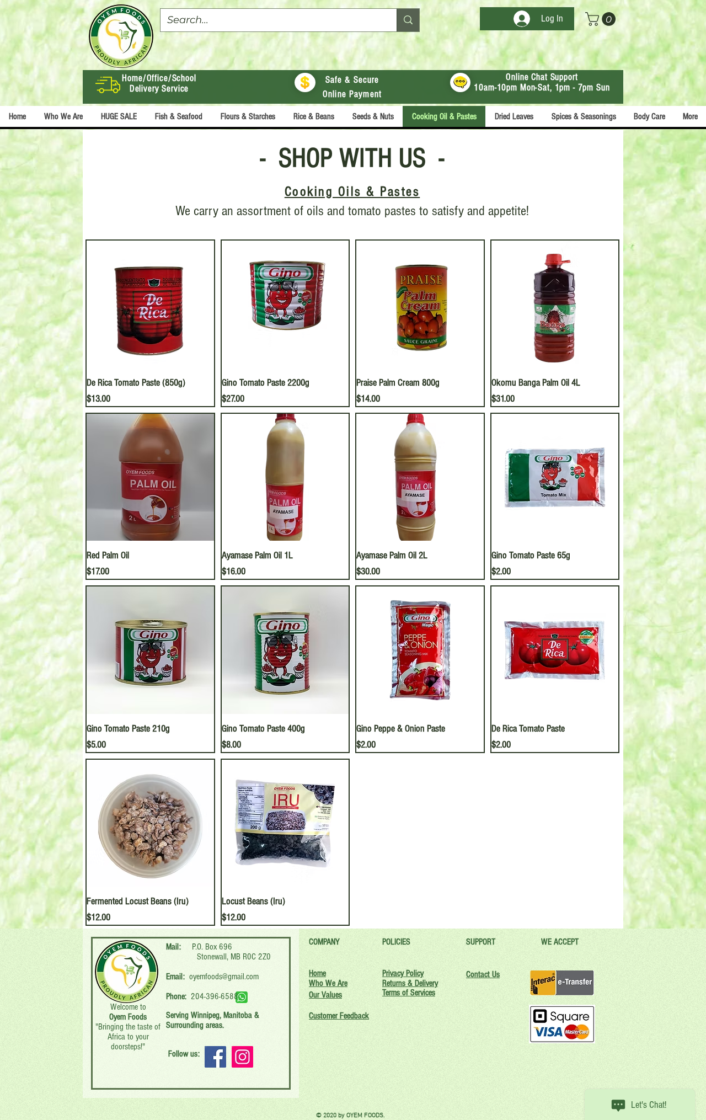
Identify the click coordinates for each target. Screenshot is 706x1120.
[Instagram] (242, 1057)
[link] (602, 19)
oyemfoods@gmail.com (224, 977)
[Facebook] (215, 1057)
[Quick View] (150, 304)
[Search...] (408, 20)
